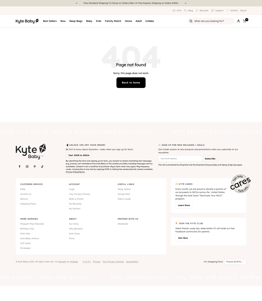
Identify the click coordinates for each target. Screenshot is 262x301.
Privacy (97, 261)
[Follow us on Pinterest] (35, 166)
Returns (24, 199)
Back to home (131, 82)
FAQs (22, 189)
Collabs (149, 20)
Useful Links (126, 184)
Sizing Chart (124, 194)
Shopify (62, 261)
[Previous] (76, 3)
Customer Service (31, 184)
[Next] (185, 3)
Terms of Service (229, 165)
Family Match (113, 20)
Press (71, 238)
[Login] (238, 21)
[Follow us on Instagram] (27, 166)
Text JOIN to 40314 (78, 155)
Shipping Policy (28, 203)
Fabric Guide (124, 199)
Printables (25, 248)
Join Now (183, 238)
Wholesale (123, 223)
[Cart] (244, 21)
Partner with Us (128, 219)
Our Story (74, 223)
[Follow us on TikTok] (42, 166)
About (73, 219)
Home (128, 20)
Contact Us (25, 194)
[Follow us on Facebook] (19, 166)
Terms (82, 172)
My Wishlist (74, 208)
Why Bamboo (76, 228)
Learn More (184, 205)
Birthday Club (27, 228)
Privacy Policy (72, 172)
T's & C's (86, 261)
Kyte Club (25, 233)
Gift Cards (25, 243)
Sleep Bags (75, 20)
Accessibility (132, 261)
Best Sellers (50, 20)
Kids (98, 20)
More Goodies (29, 219)
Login (72, 189)
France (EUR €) (233, 261)
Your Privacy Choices (79, 194)
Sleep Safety (124, 189)
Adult (139, 20)
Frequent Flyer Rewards (32, 223)
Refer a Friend (76, 199)
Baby (89, 20)
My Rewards (75, 203)
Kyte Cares (74, 233)
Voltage (74, 261)
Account (74, 184)
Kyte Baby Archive (29, 238)
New (63, 20)
